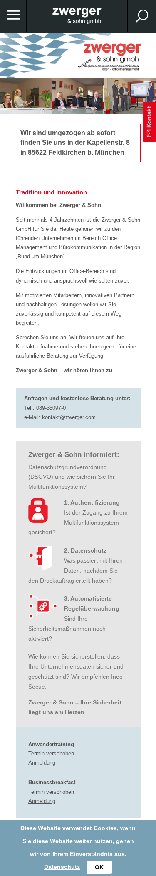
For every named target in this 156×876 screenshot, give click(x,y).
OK (99, 867)
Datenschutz (62, 866)
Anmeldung (41, 763)
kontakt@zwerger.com (69, 417)
